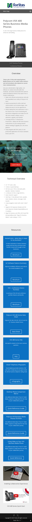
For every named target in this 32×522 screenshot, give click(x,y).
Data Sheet (16, 332)
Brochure (16, 255)
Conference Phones (16, 66)
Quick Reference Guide (16, 408)
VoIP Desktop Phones (16, 63)
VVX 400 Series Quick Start (16, 506)
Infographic (16, 381)
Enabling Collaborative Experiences (16, 484)
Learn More (16, 165)
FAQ (16, 356)
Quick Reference (16, 458)
